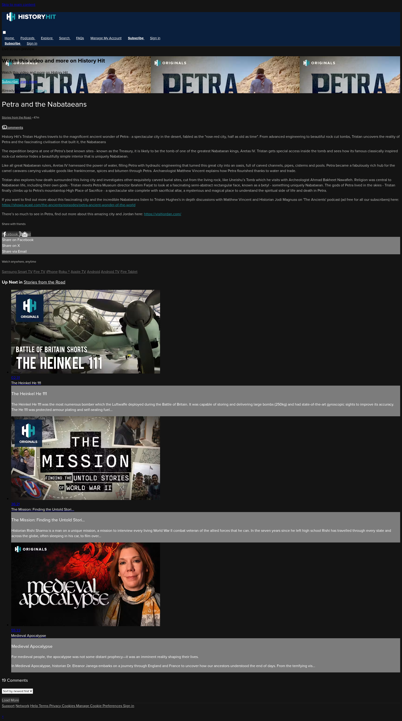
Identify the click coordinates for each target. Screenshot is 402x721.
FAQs (80, 38)
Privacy (55, 705)
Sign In (32, 43)
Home (10, 38)
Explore (47, 38)
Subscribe (10, 81)
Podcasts (27, 38)
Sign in (155, 38)
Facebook (10, 234)
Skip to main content (18, 4)
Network (22, 705)
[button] (4, 32)
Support (8, 705)
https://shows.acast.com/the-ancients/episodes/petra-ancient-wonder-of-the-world (68, 205)
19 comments (12, 127)
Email (26, 234)
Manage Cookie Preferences (99, 705)
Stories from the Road (17, 117)
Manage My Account (105, 38)
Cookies (69, 705)
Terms (44, 705)
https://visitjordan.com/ (162, 214)
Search (64, 38)
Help (34, 705)
